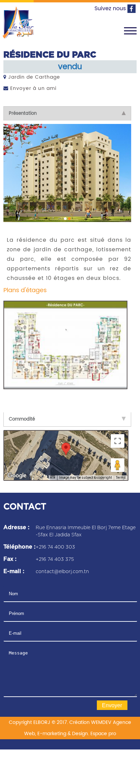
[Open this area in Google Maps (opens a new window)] (17, 474)
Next (122, 170)
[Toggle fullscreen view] (117, 439)
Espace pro (103, 732)
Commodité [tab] (22, 417)
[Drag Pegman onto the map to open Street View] (117, 463)
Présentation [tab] (23, 113)
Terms (121, 476)
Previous (13, 170)
